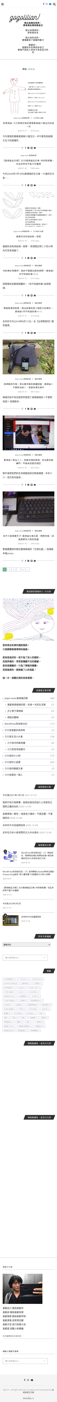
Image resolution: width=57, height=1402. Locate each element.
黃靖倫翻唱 (35, 1030)
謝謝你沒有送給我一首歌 (28, 236)
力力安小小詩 (34, 988)
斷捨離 (7, 1013)
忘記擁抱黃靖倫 (32, 1005)
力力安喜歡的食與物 (29, 730)
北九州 (22, 992)
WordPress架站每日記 (29, 723)
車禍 (23, 1018)
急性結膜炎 (46, 1005)
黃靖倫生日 (39, 1026)
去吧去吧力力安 (9, 996)
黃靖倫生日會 (9, 1030)
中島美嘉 (37, 983)
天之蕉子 (35, 996)
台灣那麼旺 (23, 996)
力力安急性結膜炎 (30, 749)
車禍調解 (33, 1018)
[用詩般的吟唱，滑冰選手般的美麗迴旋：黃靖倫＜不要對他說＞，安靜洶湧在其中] (28, 357)
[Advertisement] (28, 1078)
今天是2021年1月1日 (13, 795)
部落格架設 (8, 1022)
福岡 (6, 1018)
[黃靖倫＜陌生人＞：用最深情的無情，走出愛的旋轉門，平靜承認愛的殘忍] (28, 433)
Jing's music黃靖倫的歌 (21, 118)
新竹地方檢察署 (9, 1009)
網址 (15, 1018)
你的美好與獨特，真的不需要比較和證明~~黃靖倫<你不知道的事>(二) (28, 272)
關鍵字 (20, 1022)
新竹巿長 (45, 1009)
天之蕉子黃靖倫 (30, 710)
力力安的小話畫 (38, 118)
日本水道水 (31, 1013)
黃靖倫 (40, 1022)
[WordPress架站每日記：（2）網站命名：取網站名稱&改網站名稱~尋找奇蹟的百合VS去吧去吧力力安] (11, 856)
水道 (41, 1013)
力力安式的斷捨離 (30, 742)
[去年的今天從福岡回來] (11, 920)
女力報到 (23, 1000)
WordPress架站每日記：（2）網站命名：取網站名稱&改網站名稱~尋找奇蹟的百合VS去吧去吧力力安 (37, 855)
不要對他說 (25, 983)
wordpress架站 (10, 983)
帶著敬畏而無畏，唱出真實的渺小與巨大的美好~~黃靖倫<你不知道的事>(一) (29, 309)
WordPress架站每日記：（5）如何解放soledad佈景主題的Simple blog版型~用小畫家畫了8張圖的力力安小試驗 (28, 873)
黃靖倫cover (9, 1026)
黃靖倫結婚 (22, 1030)
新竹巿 (22, 1009)
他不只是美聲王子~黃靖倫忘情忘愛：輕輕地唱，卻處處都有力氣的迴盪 (28, 537)
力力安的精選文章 (29, 768)
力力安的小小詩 (29, 755)
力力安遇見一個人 (29, 774)
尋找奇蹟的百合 (36, 1000)
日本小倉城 (18, 1013)
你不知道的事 (9, 988)
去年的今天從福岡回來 (14, 825)
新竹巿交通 (33, 1009)
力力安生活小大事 (29, 736)
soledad (24, 979)
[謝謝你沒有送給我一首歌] (28, 209)
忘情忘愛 (7, 1005)
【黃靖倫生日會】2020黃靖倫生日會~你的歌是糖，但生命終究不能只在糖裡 (28, 162)
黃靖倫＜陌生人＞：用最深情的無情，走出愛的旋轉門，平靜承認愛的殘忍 (28, 461)
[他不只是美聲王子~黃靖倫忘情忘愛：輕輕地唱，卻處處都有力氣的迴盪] (28, 508)
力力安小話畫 (9, 992)
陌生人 (30, 1022)
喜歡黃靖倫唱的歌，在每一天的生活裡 (30, 704)
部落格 (44, 1018)
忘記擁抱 (19, 1005)
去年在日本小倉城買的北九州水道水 (21, 832)
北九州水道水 (34, 992)
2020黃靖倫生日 (10, 979)
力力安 (21, 988)
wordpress (37, 979)
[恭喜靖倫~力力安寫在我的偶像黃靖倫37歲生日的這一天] (28, 96)
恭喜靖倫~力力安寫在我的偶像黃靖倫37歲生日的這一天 (28, 124)
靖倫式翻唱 (38, 265)
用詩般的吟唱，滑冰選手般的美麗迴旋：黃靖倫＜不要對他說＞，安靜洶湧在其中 (28, 385)
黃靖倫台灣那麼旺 (25, 1026)
